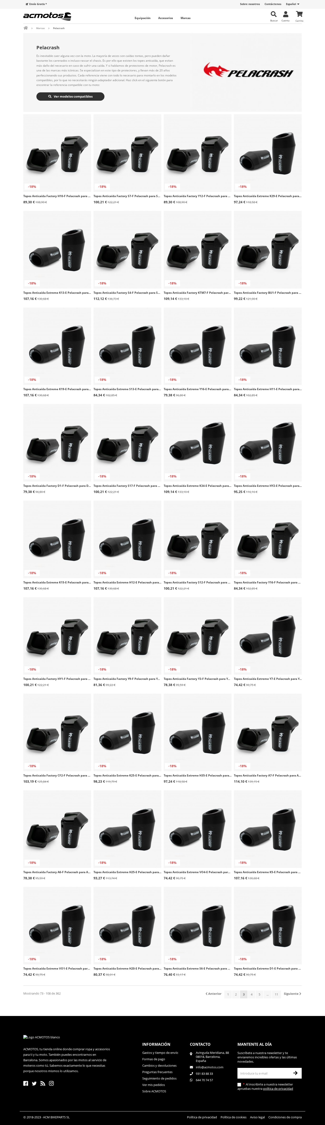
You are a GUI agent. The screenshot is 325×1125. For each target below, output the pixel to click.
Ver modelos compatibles (73, 96)
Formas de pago (153, 1059)
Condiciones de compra (285, 1117)
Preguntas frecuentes (157, 1072)
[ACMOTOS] (55, 16)
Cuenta (285, 20)
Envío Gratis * (38, 4)
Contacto (200, 1044)
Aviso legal (257, 1117)
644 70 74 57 (204, 1080)
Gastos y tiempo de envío (160, 1053)
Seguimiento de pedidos (159, 1078)
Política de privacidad (202, 1117)
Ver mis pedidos (153, 1085)
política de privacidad (278, 1088)
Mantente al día (254, 1044)
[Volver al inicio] (29, 28)
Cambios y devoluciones (159, 1065)
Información (156, 1044)
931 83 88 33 (204, 1073)
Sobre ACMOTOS (154, 1091)
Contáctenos (273, 4)
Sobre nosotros (250, 4)
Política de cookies (233, 1117)
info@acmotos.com (209, 1067)
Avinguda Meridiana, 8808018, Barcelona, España (212, 1057)
